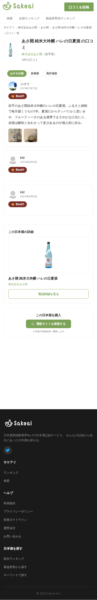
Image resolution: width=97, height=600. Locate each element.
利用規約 (9, 503)
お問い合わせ (12, 536)
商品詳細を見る (48, 294)
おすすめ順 (17, 73)
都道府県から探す (15, 567)
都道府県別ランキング (60, 18)
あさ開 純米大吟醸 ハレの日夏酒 (72, 27)
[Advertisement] (37, 366)
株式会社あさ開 (27, 27)
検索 (10, 18)
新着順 (35, 73)
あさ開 (45, 27)
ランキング (11, 472)
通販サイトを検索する (51, 323)
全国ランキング (29, 18)
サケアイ (9, 27)
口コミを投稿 (79, 7)
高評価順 (51, 73)
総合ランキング (14, 558)
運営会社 (9, 528)
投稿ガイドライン (15, 519)
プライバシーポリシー (18, 511)
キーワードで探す (15, 575)
